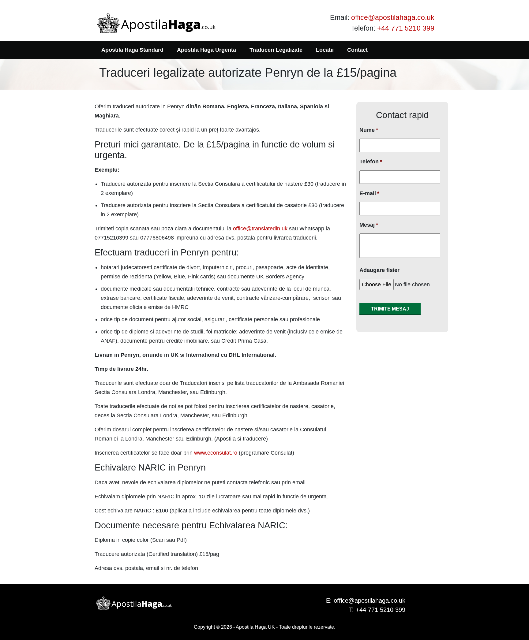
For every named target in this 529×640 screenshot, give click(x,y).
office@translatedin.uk (260, 228)
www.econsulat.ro (215, 453)
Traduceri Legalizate (275, 50)
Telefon (370, 161)
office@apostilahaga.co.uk (392, 17)
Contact (357, 50)
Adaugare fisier (379, 270)
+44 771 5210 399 (405, 28)
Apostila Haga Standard (132, 50)
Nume (368, 130)
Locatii (325, 50)
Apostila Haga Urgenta (206, 50)
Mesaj (368, 225)
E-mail (369, 193)
